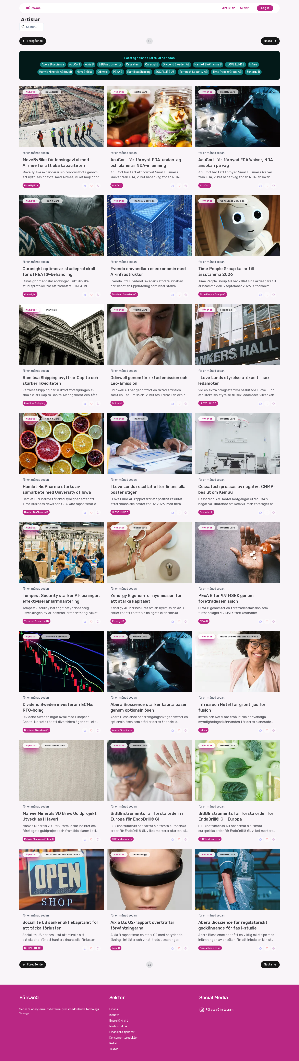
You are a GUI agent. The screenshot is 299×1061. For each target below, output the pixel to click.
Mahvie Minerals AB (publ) (55, 72)
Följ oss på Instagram (220, 1009)
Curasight (151, 64)
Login (265, 8)
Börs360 (33, 8)
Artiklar (228, 8)
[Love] (91, 186)
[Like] (85, 186)
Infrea (253, 64)
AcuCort (74, 64)
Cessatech (133, 64)
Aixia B (89, 64)
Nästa (268, 41)
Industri (114, 1015)
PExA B (117, 72)
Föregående (35, 41)
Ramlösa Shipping (139, 72)
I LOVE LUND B (235, 64)
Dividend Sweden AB (176, 64)
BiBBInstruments (110, 64)
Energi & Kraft (118, 1020)
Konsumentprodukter (123, 1037)
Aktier (244, 8)
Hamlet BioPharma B (208, 64)
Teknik (113, 1049)
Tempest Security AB (193, 72)
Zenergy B (253, 72)
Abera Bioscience (53, 64)
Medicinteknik (118, 1026)
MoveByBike (85, 72)
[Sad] (98, 186)
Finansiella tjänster (121, 1032)
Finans (113, 1009)
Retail (113, 1043)
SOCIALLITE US (165, 72)
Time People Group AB (227, 72)
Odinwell (102, 72)
